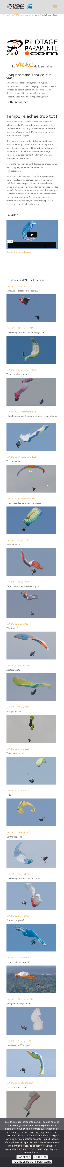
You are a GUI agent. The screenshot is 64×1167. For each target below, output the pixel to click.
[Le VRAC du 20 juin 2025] (31, 562)
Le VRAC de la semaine (22, 14)
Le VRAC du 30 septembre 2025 (21, 369)
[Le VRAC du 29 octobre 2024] (31, 1021)
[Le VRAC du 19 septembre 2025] (31, 437)
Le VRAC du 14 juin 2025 (17, 582)
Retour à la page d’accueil (19, 252)
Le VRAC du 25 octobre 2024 (19, 1041)
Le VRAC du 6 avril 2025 (17, 915)
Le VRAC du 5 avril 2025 (17, 874)
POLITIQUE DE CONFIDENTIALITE (32, 1161)
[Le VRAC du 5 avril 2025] (31, 896)
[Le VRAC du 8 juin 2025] (31, 645)
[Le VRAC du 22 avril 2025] (31, 854)
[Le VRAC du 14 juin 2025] (31, 604)
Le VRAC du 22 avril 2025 (18, 832)
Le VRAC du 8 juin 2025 (17, 623)
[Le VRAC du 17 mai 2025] (31, 771)
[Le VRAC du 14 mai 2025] (31, 812)
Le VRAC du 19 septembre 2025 (21, 411)
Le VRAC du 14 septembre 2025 (21, 456)
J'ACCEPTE (24, 1157)
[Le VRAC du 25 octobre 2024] (31, 1063)
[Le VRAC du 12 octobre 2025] (31, 308)
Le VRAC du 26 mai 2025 (18, 707)
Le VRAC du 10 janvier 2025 (19, 957)
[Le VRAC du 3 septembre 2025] (31, 520)
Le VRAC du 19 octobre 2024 (19, 1082)
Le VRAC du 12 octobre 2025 (19, 286)
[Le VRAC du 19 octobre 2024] (31, 1104)
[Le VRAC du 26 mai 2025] (31, 729)
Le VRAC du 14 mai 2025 (18, 790)
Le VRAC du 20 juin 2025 (17, 540)
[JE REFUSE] (59, 1142)
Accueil (6, 14)
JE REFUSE (40, 1157)
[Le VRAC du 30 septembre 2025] (31, 391)
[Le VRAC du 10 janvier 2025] (31, 979)
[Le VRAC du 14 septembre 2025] (31, 479)
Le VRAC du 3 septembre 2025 (20, 498)
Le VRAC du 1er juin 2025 (18, 665)
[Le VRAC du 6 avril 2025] (31, 937)
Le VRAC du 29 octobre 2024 (19, 999)
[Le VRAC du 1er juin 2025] (31, 687)
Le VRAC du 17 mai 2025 (18, 748)
